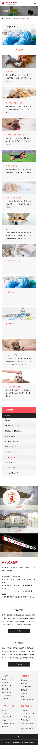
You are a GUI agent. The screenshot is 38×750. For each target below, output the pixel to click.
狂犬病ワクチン (10, 457)
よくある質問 (6, 695)
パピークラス (6, 717)
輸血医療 (24, 693)
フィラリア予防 (10, 468)
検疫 (22, 696)
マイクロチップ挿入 (11, 452)
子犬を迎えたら (26, 717)
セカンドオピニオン (27, 700)
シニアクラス (6, 720)
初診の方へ (24, 683)
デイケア (5, 726)
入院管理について (27, 710)
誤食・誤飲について (27, 729)
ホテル (4, 710)
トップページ (6, 676)
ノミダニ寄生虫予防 (11, 473)
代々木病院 (19, 664)
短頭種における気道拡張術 (13, 431)
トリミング (6, 713)
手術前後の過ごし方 (27, 713)
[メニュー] (35, 3)
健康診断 (8, 420)
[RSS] (19, 737)
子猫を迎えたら (26, 720)
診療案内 (5, 682)
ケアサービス (6, 686)
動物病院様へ (6, 692)
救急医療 (24, 690)
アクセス (5, 699)
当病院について (7, 679)
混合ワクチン (9, 462)
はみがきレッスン (8, 723)
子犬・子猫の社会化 (11, 441)
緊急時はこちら (26, 680)
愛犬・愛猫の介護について (29, 724)
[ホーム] (2, 18)
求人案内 (19, 631)
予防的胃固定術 (10, 436)
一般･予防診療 (26, 687)
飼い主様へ (6, 689)
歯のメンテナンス (11, 447)
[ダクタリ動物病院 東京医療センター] (10, 3)
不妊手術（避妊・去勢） (13, 426)
